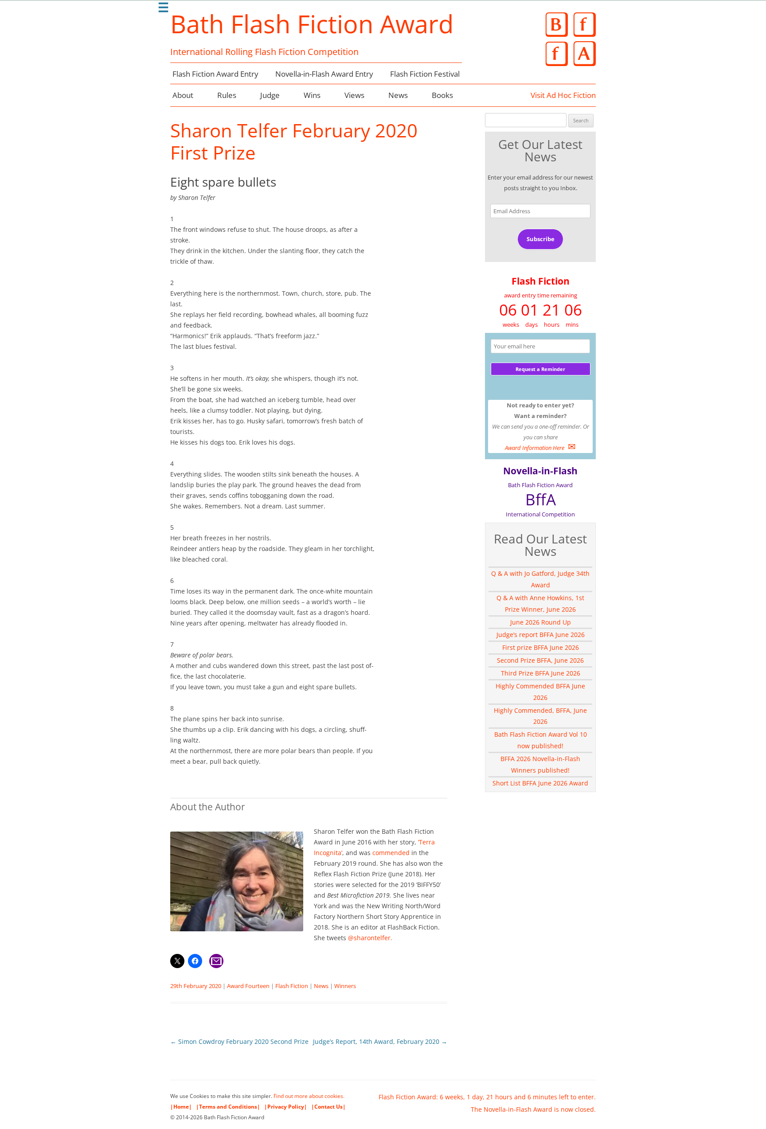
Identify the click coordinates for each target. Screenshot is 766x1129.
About (182, 95)
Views (354, 95)
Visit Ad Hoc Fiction (563, 95)
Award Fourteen (248, 986)
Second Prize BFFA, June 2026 (540, 660)
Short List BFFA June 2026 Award (540, 783)
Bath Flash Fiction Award (311, 23)
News (398, 95)
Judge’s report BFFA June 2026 (540, 634)
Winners (345, 986)
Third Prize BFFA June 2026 (540, 673)
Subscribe (541, 239)
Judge (270, 95)
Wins (312, 95)
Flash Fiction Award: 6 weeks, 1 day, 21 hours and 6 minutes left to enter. (487, 1097)
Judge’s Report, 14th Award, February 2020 (380, 1041)
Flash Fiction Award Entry (215, 74)
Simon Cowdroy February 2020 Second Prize (239, 1041)
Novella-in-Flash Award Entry (324, 74)
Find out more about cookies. (309, 1096)
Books (442, 95)
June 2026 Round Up (540, 622)
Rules (226, 95)
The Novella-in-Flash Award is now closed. (533, 1109)
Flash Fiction (291, 986)
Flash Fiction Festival (425, 74)
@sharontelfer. (369, 938)
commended (391, 852)
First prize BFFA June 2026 (540, 647)
